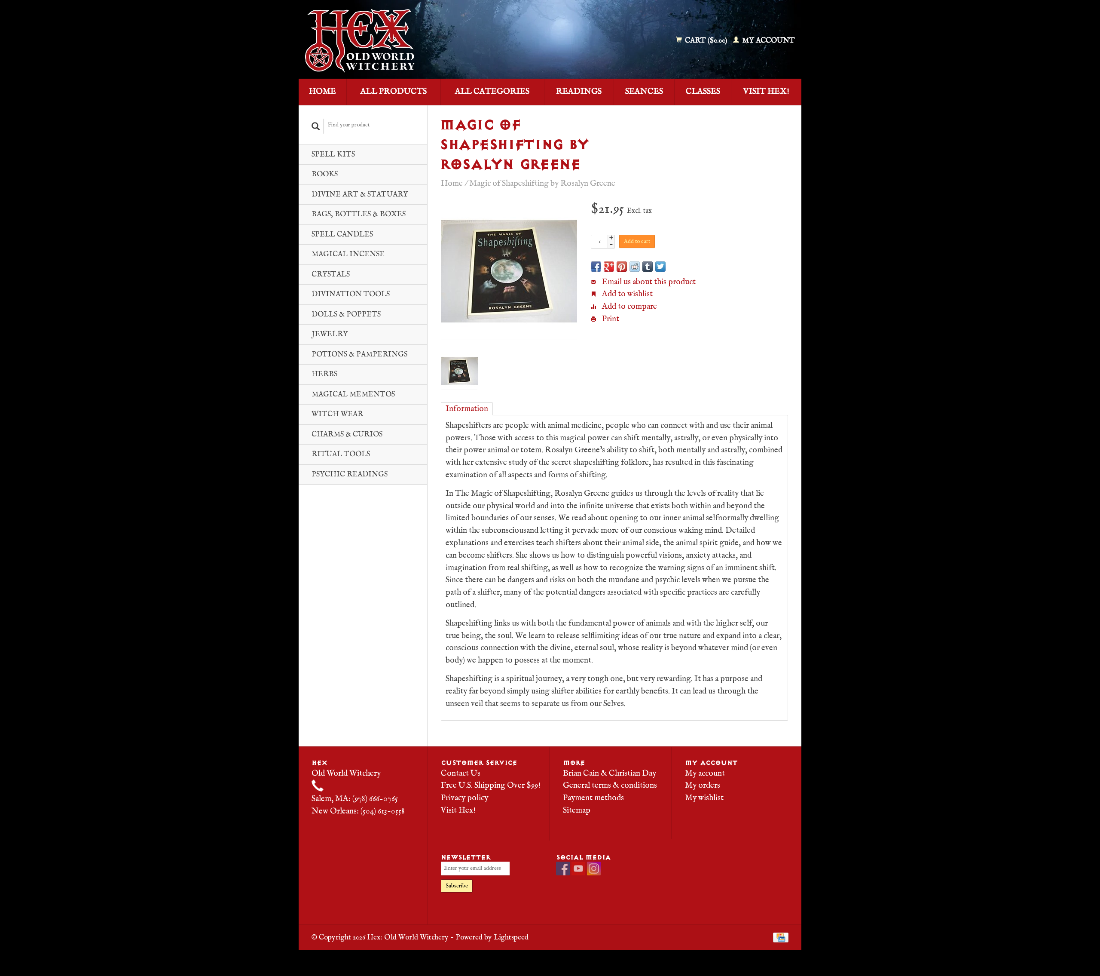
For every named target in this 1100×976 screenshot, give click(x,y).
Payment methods (593, 798)
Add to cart (637, 241)
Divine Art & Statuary (360, 194)
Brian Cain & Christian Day (609, 773)
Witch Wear (337, 414)
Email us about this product (648, 282)
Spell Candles (342, 234)
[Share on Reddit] (634, 266)
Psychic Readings (350, 474)
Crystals (331, 274)
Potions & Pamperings (359, 354)
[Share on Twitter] (660, 266)
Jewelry (330, 334)
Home (322, 91)
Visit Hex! (766, 91)
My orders (702, 785)
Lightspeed (511, 937)
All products (394, 91)
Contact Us (460, 773)
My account (767, 40)
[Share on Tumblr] (647, 266)
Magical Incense (348, 254)
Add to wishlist (626, 294)
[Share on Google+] (609, 266)
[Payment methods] (780, 937)
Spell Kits (333, 154)
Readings (579, 91)
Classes (703, 91)
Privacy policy (464, 798)
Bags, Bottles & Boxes (359, 214)
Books (325, 174)
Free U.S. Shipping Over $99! (491, 785)
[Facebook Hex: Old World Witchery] (563, 868)
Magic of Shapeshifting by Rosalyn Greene (542, 183)
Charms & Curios (347, 434)
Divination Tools (351, 294)
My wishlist (704, 798)
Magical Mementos (353, 394)
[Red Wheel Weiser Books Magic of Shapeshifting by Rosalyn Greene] (509, 271)
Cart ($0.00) (706, 40)
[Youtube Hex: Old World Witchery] (578, 868)
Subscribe (457, 886)
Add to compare (628, 306)
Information (467, 409)
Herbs (324, 374)
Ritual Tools (341, 454)
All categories (492, 91)
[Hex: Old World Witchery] (422, 41)
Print (609, 319)
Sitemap (576, 810)
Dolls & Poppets (346, 314)
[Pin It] (622, 266)
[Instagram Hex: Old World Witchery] (594, 868)
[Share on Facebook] (596, 266)
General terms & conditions (610, 785)
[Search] (316, 126)
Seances (644, 91)
